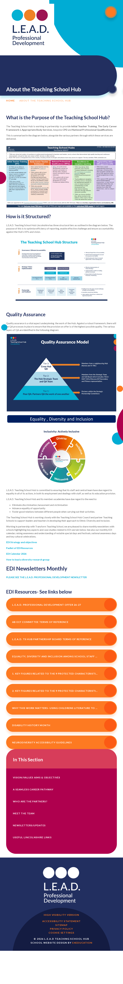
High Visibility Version (61, 914)
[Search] (112, 89)
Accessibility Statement (61, 921)
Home (10, 100)
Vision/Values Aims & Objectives (36, 777)
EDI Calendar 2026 (16, 553)
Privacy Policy (61, 928)
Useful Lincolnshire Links (32, 837)
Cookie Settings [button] (61, 932)
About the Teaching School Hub (45, 100)
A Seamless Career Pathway (33, 789)
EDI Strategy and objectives (21, 542)
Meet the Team (24, 813)
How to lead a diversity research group (28, 559)
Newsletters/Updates (29, 825)
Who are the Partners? (30, 801)
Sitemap (61, 925)
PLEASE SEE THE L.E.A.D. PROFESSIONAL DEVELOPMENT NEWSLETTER (46, 577)
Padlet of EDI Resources (19, 548)
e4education (82, 942)
